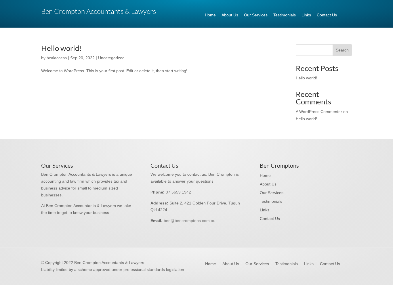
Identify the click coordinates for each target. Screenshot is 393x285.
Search (342, 50)
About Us (230, 15)
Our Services (256, 15)
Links (306, 15)
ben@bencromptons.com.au (189, 220)
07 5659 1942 (178, 192)
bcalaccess (57, 58)
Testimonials (284, 15)
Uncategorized (111, 58)
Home (210, 15)
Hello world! (61, 48)
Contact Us (327, 15)
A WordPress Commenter (319, 111)
